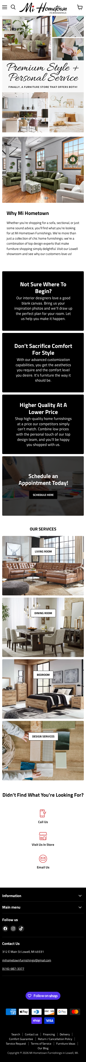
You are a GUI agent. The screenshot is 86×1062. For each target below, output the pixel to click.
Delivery (65, 1034)
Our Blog (43, 1048)
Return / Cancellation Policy (55, 1039)
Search (15, 1034)
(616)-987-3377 (13, 968)
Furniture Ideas (65, 1043)
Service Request (16, 1043)
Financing (49, 1034)
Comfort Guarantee (21, 1039)
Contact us (31, 1034)
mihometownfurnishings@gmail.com (26, 960)
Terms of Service (41, 1043)
